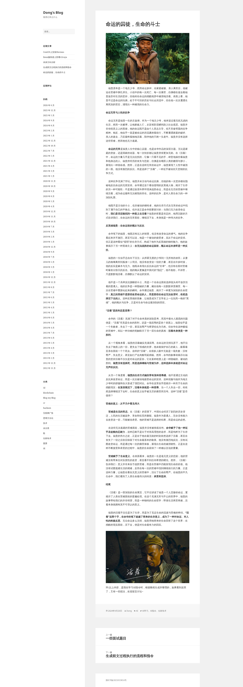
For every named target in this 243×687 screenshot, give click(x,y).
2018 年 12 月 (49, 246)
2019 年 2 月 (48, 236)
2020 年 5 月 (48, 201)
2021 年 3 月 (48, 171)
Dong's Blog (53, 12)
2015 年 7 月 (48, 292)
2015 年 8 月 (48, 287)
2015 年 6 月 (48, 297)
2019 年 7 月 (48, 226)
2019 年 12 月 (49, 211)
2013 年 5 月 (48, 342)
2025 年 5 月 (48, 115)
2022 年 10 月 (49, 145)
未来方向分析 (49, 62)
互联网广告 (48, 413)
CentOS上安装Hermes (53, 52)
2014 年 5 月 (48, 322)
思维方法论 (48, 418)
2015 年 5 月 (48, 302)
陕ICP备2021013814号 (116, 680)
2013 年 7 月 (48, 332)
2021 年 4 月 (48, 166)
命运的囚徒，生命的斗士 (54, 72)
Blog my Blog (49, 397)
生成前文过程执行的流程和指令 (57, 67)
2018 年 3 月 (48, 267)
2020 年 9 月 (48, 191)
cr (44, 403)
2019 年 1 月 (48, 241)
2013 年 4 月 (48, 348)
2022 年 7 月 (48, 150)
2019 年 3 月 (48, 231)
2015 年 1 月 (48, 312)
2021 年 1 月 (48, 176)
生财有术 (47, 438)
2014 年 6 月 (48, 317)
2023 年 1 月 (48, 135)
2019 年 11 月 (49, 216)
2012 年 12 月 (49, 363)
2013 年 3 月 (48, 353)
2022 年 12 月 (49, 140)
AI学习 (145, 610)
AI (44, 387)
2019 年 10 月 (49, 221)
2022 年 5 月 (48, 155)
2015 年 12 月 (49, 282)
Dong (129, 610)
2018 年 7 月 (48, 257)
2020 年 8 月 (48, 196)
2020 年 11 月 (49, 181)
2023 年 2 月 (48, 130)
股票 (45, 443)
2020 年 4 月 (48, 206)
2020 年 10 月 (49, 186)
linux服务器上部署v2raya (55, 57)
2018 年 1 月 (48, 272)
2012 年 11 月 (49, 368)
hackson (47, 408)
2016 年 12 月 (49, 277)
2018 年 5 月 (48, 262)
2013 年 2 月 (48, 358)
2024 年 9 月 (48, 120)
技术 (45, 423)
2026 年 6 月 (48, 105)
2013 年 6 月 (48, 337)
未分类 (46, 428)
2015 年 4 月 (48, 307)
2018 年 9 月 (48, 251)
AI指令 (153, 610)
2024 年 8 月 (48, 125)
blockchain (48, 392)
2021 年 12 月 (49, 160)
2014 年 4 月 (48, 327)
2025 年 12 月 (49, 110)
